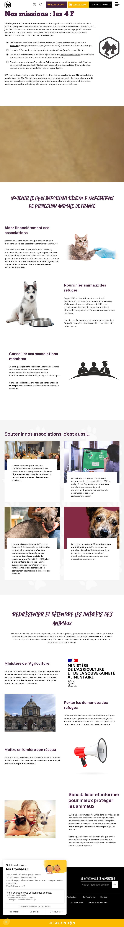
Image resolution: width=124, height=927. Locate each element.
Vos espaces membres (98, 902)
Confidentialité (89, 897)
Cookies (103, 897)
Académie (57, 50)
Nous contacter (76, 902)
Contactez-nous (101, 4)
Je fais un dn (62, 923)
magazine (100, 814)
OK (115, 884)
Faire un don (57, 4)
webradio (14, 45)
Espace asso (79, 4)
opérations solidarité (70, 54)
